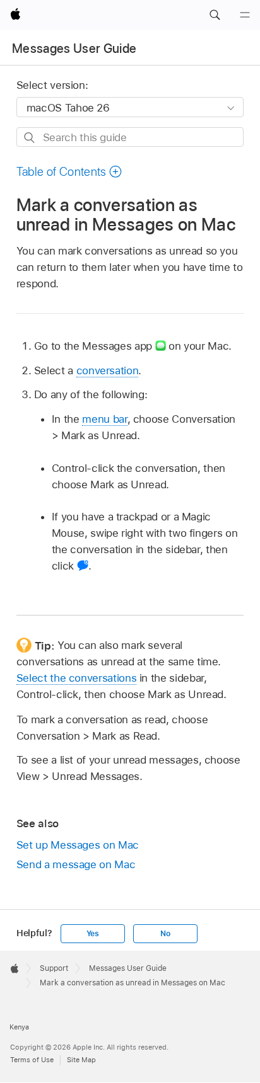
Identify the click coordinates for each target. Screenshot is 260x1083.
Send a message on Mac (76, 864)
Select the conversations (76, 678)
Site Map (81, 1059)
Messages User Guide (74, 48)
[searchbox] (130, 137)
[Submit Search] (30, 137)
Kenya (19, 1027)
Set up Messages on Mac (77, 845)
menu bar (104, 419)
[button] (214, 15)
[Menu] (245, 15)
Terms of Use (32, 1059)
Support (54, 968)
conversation (107, 370)
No (165, 933)
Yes (92, 933)
